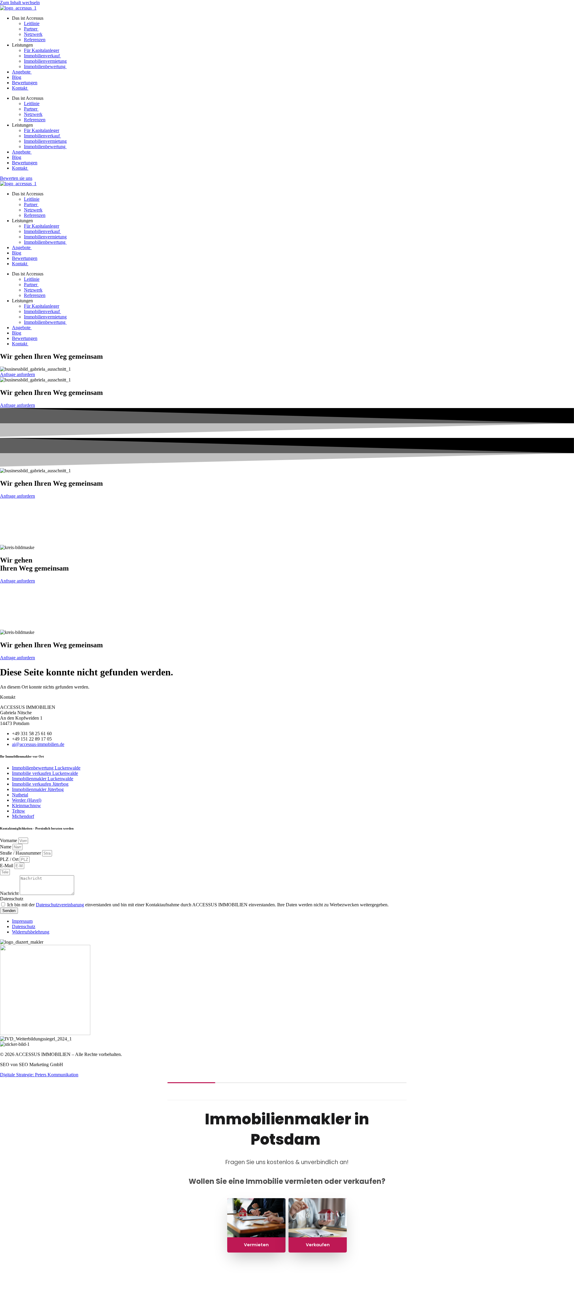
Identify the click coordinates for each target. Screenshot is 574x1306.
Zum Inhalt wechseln (20, 2)
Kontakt (20, 88)
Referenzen (34, 39)
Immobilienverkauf (42, 55)
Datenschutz (11, 898)
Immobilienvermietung (45, 61)
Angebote (22, 71)
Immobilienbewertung (45, 66)
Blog (16, 77)
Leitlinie (31, 23)
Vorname (9, 840)
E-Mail (7, 865)
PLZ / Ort (10, 859)
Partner (31, 28)
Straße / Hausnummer (21, 853)
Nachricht (10, 893)
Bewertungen (24, 82)
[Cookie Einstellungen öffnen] (45, 1303)
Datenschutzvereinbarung (60, 904)
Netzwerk (33, 34)
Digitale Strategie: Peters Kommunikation (39, 1074)
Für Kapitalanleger (41, 50)
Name (6, 846)
